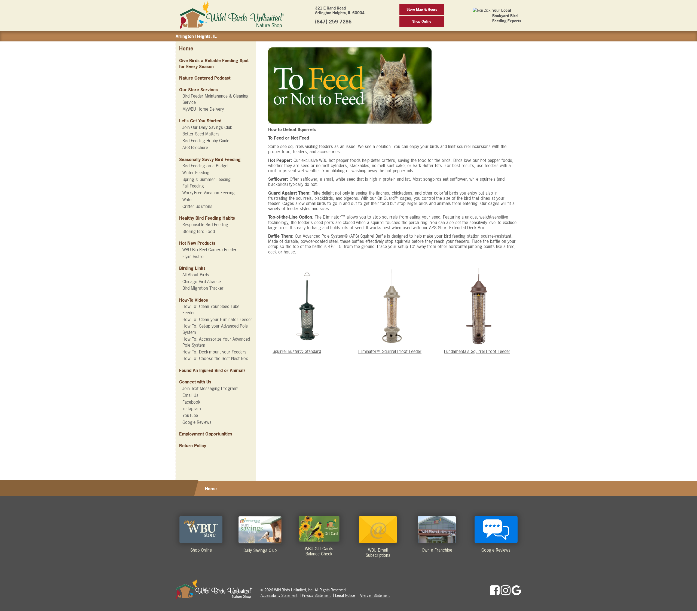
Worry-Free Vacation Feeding (208, 193)
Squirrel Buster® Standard (297, 351)
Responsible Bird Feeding (205, 225)
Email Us (190, 395)
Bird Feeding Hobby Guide (205, 141)
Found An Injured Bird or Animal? (212, 370)
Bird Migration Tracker (203, 288)
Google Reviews (197, 422)
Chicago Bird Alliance (201, 282)
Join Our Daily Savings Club (207, 127)
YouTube (190, 415)
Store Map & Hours (421, 9)
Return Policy (192, 446)
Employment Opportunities (205, 434)
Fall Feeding (193, 186)
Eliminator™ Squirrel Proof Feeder (389, 351)
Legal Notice (345, 595)
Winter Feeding (195, 173)
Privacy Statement (316, 595)
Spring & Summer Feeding (206, 179)
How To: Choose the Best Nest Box (215, 358)
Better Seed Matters (200, 134)
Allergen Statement (375, 595)
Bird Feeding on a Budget (205, 166)
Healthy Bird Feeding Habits (207, 218)
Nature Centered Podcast (204, 78)
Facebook (191, 402)
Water (187, 199)
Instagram (191, 409)
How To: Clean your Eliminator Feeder (217, 319)
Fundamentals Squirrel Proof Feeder (477, 351)
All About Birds (195, 275)
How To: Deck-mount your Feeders (214, 352)
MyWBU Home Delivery (203, 109)
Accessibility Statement (279, 595)
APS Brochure (195, 147)
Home (186, 48)
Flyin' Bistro (193, 256)
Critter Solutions (197, 206)
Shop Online (421, 21)
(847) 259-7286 (333, 22)
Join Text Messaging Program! (210, 388)
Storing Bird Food (198, 231)
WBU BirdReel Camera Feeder (209, 250)
